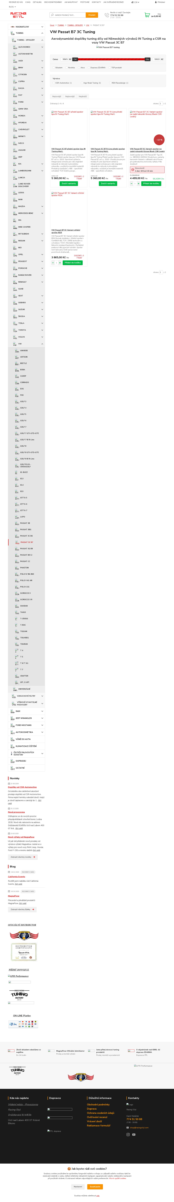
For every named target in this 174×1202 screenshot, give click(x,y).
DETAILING (37, 2)
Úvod (52, 25)
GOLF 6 (23, 421)
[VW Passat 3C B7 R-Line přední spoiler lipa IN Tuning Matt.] (108, 127)
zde (97, 1195)
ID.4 (21, 485)
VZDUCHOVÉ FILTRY (26, 696)
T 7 (21, 669)
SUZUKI (21, 309)
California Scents (16, 876)
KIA (19, 164)
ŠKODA (21, 316)
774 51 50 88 (116, 15)
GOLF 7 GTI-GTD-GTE (29, 433)
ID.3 (21, 479)
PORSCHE (22, 268)
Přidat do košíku (151, 183)
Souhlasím (95, 1186)
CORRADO (24, 382)
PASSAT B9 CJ (26, 555)
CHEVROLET (24, 129)
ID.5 (21, 491)
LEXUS (21, 192)
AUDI (20, 61)
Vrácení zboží (94, 1121)
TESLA (21, 323)
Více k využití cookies (117, 1178)
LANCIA (21, 177)
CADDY (23, 376)
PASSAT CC (25, 561)
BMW (20, 67)
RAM (18, 711)
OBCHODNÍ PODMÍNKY (53, 2)
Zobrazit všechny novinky (21, 857)
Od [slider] (75, 59)
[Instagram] (129, 1135)
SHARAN (24, 606)
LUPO (22, 517)
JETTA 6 (23, 504)
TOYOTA (22, 330)
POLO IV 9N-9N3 (27, 574)
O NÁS (27, 2)
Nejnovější (56, 96)
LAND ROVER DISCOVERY (24, 185)
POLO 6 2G (24, 587)
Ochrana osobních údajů (100, 1113)
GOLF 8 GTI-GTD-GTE (29, 452)
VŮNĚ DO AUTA (23, 739)
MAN (20, 199)
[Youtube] (135, 1135)
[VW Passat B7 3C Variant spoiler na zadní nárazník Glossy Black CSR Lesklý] (147, 127)
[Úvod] (28, 15)
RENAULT (22, 282)
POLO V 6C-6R (26, 580)
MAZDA (21, 206)
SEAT (20, 296)
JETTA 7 (23, 510)
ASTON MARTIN (25, 54)
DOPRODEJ (21, 761)
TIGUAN (23, 631)
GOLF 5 (23, 414)
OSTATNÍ (20, 768)
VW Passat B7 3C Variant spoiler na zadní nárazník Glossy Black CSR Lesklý (147, 150)
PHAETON (24, 568)
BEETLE (23, 363)
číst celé (19, 828)
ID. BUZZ (24, 472)
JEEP (20, 157)
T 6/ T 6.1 (24, 663)
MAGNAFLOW (22, 27)
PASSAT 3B (25, 523)
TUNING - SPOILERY (26, 40)
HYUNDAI (22, 122)
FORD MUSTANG (23, 725)
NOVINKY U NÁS (28, 872)
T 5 (21, 657)
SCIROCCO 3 (25, 593)
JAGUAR (21, 150)
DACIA (21, 88)
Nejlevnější (70, 96)
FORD (21, 102)
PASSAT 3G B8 (26, 549)
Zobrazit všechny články (20, 909)
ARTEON (24, 357)
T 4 (21, 650)
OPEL (20, 254)
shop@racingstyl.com (139, 1127)
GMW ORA (23, 109)
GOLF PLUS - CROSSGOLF (25, 465)
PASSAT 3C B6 (26, 536)
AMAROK (24, 351)
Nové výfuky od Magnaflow (21, 837)
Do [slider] (147, 59)
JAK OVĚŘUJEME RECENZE (114, 2)
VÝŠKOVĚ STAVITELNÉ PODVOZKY (27, 703)
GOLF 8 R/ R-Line (27, 459)
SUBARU (22, 302)
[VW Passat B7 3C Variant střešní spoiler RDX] (68, 209)
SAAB (20, 289)
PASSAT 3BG (25, 529)
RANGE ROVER (24, 275)
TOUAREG (24, 638)
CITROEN (22, 74)
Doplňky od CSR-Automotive (22, 787)
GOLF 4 (23, 408)
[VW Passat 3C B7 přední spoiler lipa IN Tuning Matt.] (68, 127)
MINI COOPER (24, 227)
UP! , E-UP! (24, 682)
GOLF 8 (23, 446)
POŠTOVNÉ (84, 2)
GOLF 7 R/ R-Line (27, 440)
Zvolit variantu (69, 183)
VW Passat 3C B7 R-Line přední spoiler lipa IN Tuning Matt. (108, 150)
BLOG (11, 7)
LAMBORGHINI (24, 171)
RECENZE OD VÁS (16, 2)
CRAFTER (24, 676)
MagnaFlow (13, 896)
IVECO (21, 143)
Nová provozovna (16, 812)
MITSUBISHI (23, 234)
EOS (22, 389)
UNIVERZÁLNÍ (24, 689)
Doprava (92, 1108)
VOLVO (21, 337)
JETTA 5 (23, 498)
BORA (22, 370)
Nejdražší (83, 96)
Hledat (91, 15)
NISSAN (21, 241)
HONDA (21, 116)
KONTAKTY (96, 2)
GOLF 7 (23, 427)
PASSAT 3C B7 (27, 542)
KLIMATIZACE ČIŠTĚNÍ (26, 746)
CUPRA (21, 81)
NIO (20, 247)
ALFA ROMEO (24, 47)
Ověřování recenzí (97, 1117)
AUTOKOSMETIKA (24, 732)
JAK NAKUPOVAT (71, 2)
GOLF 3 (23, 401)
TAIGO (23, 612)
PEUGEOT (22, 261)
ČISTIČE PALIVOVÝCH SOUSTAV (24, 753)
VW (20, 344)
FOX (22, 395)
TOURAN (24, 644)
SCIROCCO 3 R (26, 599)
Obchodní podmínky (98, 1104)
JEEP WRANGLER (24, 718)
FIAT (20, 95)
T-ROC (23, 625)
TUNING (19, 33)
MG (19, 220)
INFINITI (21, 136)
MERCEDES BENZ (25, 213)
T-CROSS (24, 619)
